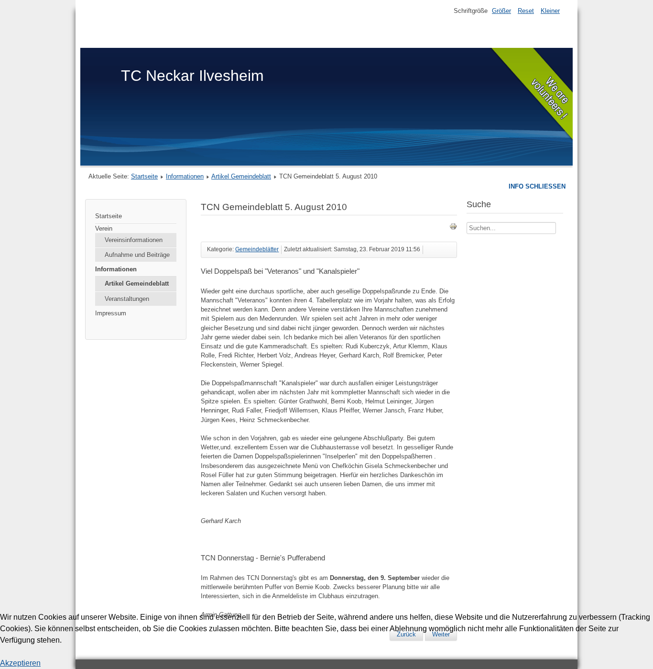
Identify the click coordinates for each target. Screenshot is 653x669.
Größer (501, 10)
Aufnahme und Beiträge (137, 254)
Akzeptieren (20, 663)
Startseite (144, 176)
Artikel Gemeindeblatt (241, 176)
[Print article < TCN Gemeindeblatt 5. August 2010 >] (453, 228)
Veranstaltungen (127, 298)
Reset (526, 10)
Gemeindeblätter (257, 249)
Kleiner (550, 10)
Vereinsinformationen (134, 240)
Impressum (110, 313)
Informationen (185, 176)
